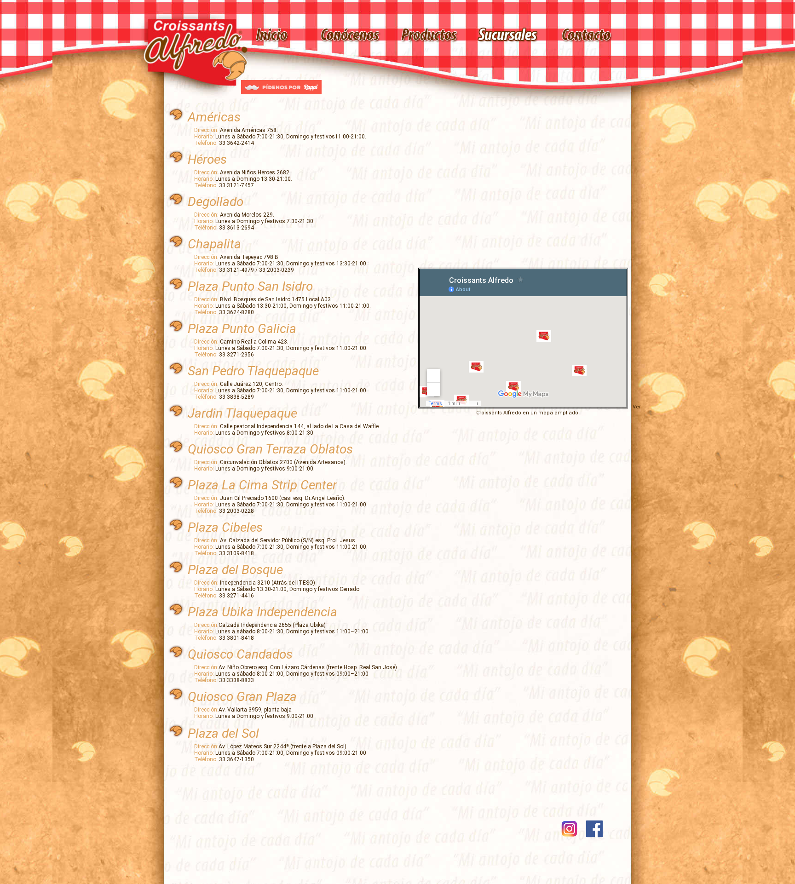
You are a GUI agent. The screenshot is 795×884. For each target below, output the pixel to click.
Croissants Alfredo (498, 413)
